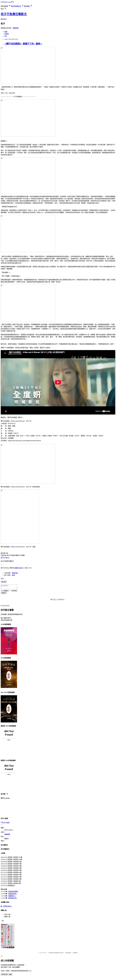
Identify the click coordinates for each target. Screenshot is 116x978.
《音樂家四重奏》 (13, 891)
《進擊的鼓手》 (7, 906)
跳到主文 (4, 19)
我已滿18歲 (4, 974)
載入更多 (3, 582)
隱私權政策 (68, 952)
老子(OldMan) (5, 557)
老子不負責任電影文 (14, 14)
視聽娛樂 (15, 28)
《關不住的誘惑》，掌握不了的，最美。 (23, 44)
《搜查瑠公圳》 (12, 898)
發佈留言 (3, 593)
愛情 (13, 575)
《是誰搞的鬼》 (12, 893)
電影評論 (15, 573)
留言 (20, 568)
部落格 (6, 34)
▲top (2, 578)
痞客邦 (16, 568)
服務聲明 (75, 952)
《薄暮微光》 (11, 896)
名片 (5, 36)
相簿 (5, 31)
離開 (10, 974)
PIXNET (44, 952)
